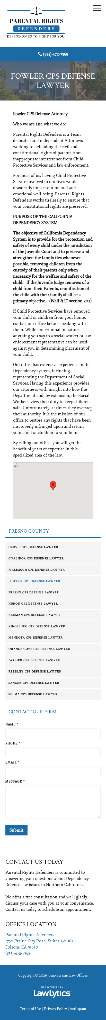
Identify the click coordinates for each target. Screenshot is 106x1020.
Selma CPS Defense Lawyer (33, 694)
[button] (53, 486)
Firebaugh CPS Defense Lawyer (36, 570)
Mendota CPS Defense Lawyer (35, 638)
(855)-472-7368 (55, 54)
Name (12, 724)
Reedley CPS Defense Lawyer (34, 671)
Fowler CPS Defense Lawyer (34, 581)
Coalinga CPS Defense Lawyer (36, 558)
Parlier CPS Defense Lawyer (34, 660)
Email (12, 762)
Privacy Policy (55, 1009)
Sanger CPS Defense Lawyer (33, 683)
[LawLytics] (53, 992)
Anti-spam (78, 1009)
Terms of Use (30, 1009)
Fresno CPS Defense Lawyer (33, 592)
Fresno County (28, 531)
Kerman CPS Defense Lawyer (34, 615)
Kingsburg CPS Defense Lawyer (36, 626)
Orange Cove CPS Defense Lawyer (39, 649)
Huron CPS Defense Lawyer (33, 604)
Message (15, 782)
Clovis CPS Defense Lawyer (33, 547)
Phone (13, 743)
